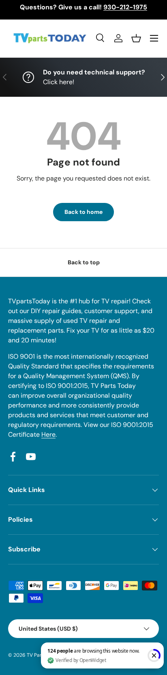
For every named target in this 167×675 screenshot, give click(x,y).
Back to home (83, 212)
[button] (136, 38)
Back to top (84, 262)
